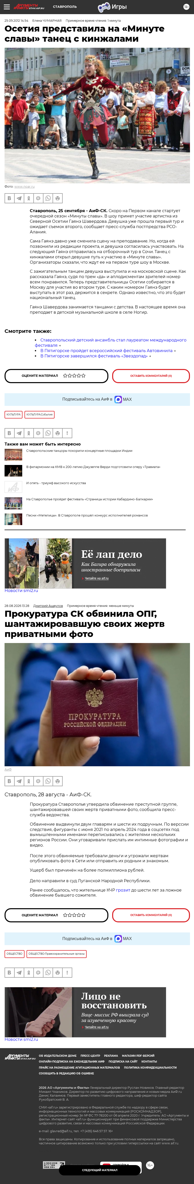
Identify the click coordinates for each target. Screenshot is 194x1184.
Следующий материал (99, 1170)
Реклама (111, 1055)
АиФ (8, 769)
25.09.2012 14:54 (16, 20)
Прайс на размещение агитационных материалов (79, 1067)
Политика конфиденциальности (150, 1067)
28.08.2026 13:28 (17, 606)
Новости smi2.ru (21, 590)
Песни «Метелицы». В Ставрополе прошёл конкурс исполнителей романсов (87, 515)
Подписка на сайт (123, 1061)
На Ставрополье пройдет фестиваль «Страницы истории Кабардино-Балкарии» (89, 499)
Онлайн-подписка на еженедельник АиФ (72, 1061)
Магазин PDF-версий (138, 1055)
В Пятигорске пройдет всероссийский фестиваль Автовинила (106, 350)
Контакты (149, 1061)
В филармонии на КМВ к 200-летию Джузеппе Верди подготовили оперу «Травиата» (93, 467)
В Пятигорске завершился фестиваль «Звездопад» (94, 356)
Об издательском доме (58, 1055)
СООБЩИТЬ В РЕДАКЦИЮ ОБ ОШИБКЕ (66, 1073)
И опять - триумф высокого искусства (56, 483)
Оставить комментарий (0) (151, 376)
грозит (123, 890)
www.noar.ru (24, 186)
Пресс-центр (90, 1055)
